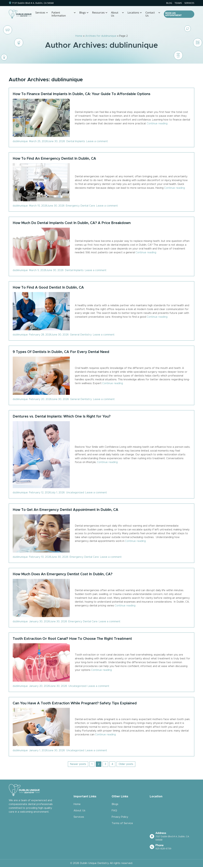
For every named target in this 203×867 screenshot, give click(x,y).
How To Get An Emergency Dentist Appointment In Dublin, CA (65, 510)
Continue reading (157, 123)
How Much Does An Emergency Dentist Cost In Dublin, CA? (62, 574)
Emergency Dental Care (80, 205)
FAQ (114, 810)
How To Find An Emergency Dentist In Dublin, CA (54, 158)
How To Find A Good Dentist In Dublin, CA (48, 287)
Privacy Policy (120, 816)
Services (79, 816)
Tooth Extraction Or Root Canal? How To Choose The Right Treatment (72, 638)
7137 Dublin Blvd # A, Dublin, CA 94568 (33, 3)
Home (78, 35)
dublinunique (20, 141)
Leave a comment (97, 141)
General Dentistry (81, 334)
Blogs (115, 804)
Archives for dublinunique (100, 35)
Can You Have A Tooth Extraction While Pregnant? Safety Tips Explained (75, 703)
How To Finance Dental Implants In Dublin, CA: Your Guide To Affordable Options (81, 94)
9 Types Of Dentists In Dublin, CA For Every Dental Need (61, 352)
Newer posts (78, 764)
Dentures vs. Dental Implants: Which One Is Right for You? (62, 416)
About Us (79, 810)
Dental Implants (75, 141)
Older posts (126, 764)
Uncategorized (75, 492)
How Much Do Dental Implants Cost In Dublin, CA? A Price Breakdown (72, 223)
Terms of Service (122, 823)
